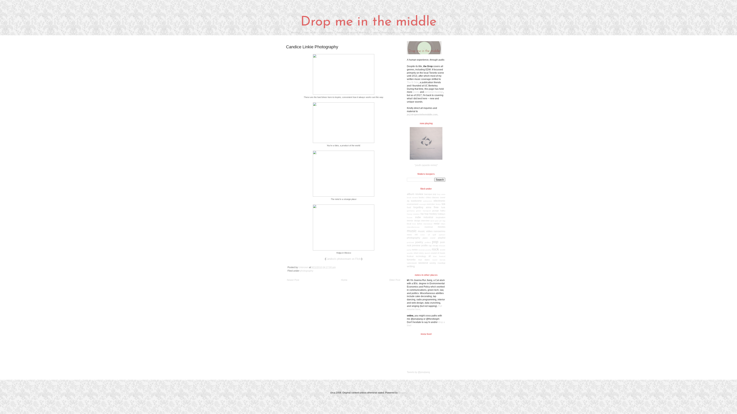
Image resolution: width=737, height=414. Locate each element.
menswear (427, 224)
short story (419, 253)
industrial (428, 217)
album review (415, 194)
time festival (439, 256)
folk (443, 204)
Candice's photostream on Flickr (343, 258)
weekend (423, 263)
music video (425, 231)
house (409, 217)
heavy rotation (413, 214)
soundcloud (423, 32)
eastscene (416, 201)
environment (412, 204)
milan (443, 224)
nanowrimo (439, 231)
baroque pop (430, 194)
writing (411, 266)
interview (425, 220)
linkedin (438, 32)
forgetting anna (422, 207)
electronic (439, 200)
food (409, 207)
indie (418, 217)
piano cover (429, 238)
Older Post (394, 280)
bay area (441, 194)
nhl (416, 234)
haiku (442, 210)
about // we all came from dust (353, 32)
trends (442, 260)
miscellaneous (413, 227)
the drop (295, 32)
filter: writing (327, 32)
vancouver (412, 263)
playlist (441, 238)
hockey (433, 214)
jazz (437, 221)
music (412, 231)
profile (424, 245)
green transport (423, 211)
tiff (430, 256)
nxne (422, 235)
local (409, 224)
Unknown (303, 267)
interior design (413, 220)
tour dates (424, 260)
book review (412, 197)
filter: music (310, 32)
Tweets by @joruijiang (418, 372)
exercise (431, 204)
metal (437, 223)
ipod (432, 221)
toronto (411, 259)
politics (428, 242)
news (409, 234)
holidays (441, 214)
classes (435, 197)
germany (411, 211)
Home (344, 280)
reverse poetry (424, 250)
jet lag (442, 221)
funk (443, 207)
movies (441, 227)
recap (435, 245)
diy (408, 201)
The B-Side (413, 82)
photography (306, 270)
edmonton (427, 201)
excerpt (422, 204)
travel (434, 260)
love (414, 224)
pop (435, 242)
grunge (435, 210)
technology (421, 256)
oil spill (432, 235)
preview (416, 245)
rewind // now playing (384, 32)
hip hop (425, 214)
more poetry (406, 32)
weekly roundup (437, 263)
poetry (416, 92)
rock (435, 249)
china (428, 197)
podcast (410, 242)
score (442, 250)
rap (430, 245)
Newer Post (293, 280)
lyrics (419, 224)
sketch (427, 253)
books (422, 197)
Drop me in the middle (368, 22)
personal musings (434, 92)
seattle (410, 253)
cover (442, 197)
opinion (442, 235)
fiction (438, 204)
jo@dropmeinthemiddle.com (422, 114)
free (436, 207)
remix (415, 249)
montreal (429, 227)
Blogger (402, 392)
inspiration (440, 217)
